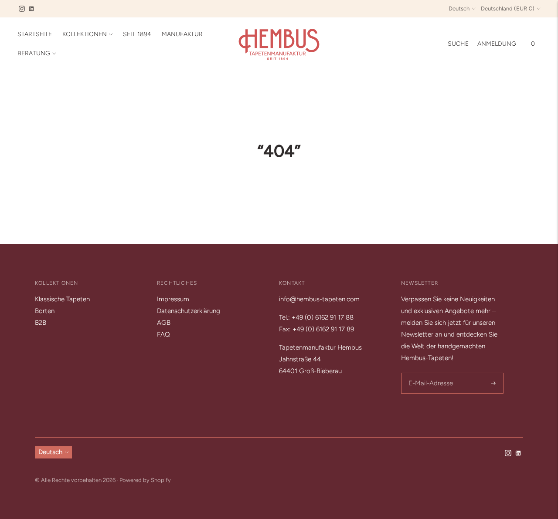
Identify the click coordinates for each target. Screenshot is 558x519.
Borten (44, 311)
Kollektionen (84, 34)
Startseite (34, 34)
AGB (163, 323)
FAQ (163, 334)
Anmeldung (496, 43)
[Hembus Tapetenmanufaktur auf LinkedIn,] (31, 9)
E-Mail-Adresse (429, 373)
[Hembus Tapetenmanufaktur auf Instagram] (22, 9)
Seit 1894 (137, 34)
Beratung (33, 53)
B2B (40, 323)
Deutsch (459, 8)
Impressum (173, 299)
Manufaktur (182, 34)
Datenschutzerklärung (188, 311)
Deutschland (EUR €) (507, 8)
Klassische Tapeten (62, 299)
